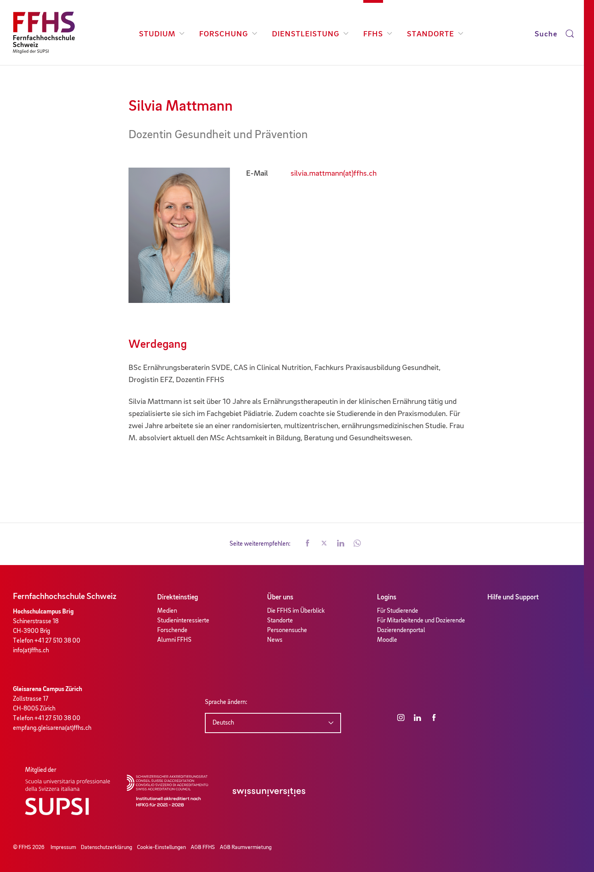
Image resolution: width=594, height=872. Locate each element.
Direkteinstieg (177, 597)
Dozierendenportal (401, 630)
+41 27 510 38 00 (57, 641)
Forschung (223, 34)
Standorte (430, 34)
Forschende (172, 630)
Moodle (387, 640)
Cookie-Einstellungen (161, 847)
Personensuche (287, 630)
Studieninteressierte (183, 621)
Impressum (63, 847)
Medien (167, 611)
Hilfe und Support (513, 597)
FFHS (373, 34)
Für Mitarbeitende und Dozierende (421, 621)
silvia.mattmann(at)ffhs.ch (334, 174)
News (274, 640)
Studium (157, 34)
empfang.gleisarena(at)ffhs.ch (52, 728)
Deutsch (223, 723)
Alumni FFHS (174, 640)
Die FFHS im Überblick (296, 611)
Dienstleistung (305, 34)
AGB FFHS (203, 847)
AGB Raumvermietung (246, 847)
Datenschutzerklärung (106, 847)
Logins (386, 597)
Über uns (280, 597)
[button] (307, 544)
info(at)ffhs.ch (31, 650)
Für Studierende (397, 611)
